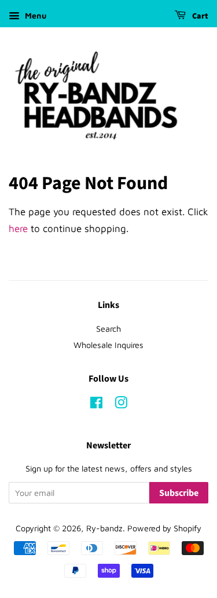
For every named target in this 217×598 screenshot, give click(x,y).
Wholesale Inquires (108, 345)
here (18, 228)
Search (108, 329)
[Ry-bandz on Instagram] (121, 404)
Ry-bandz (104, 528)
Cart (199, 16)
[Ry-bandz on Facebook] (96, 404)
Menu (34, 15)
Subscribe (178, 493)
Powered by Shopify (164, 528)
